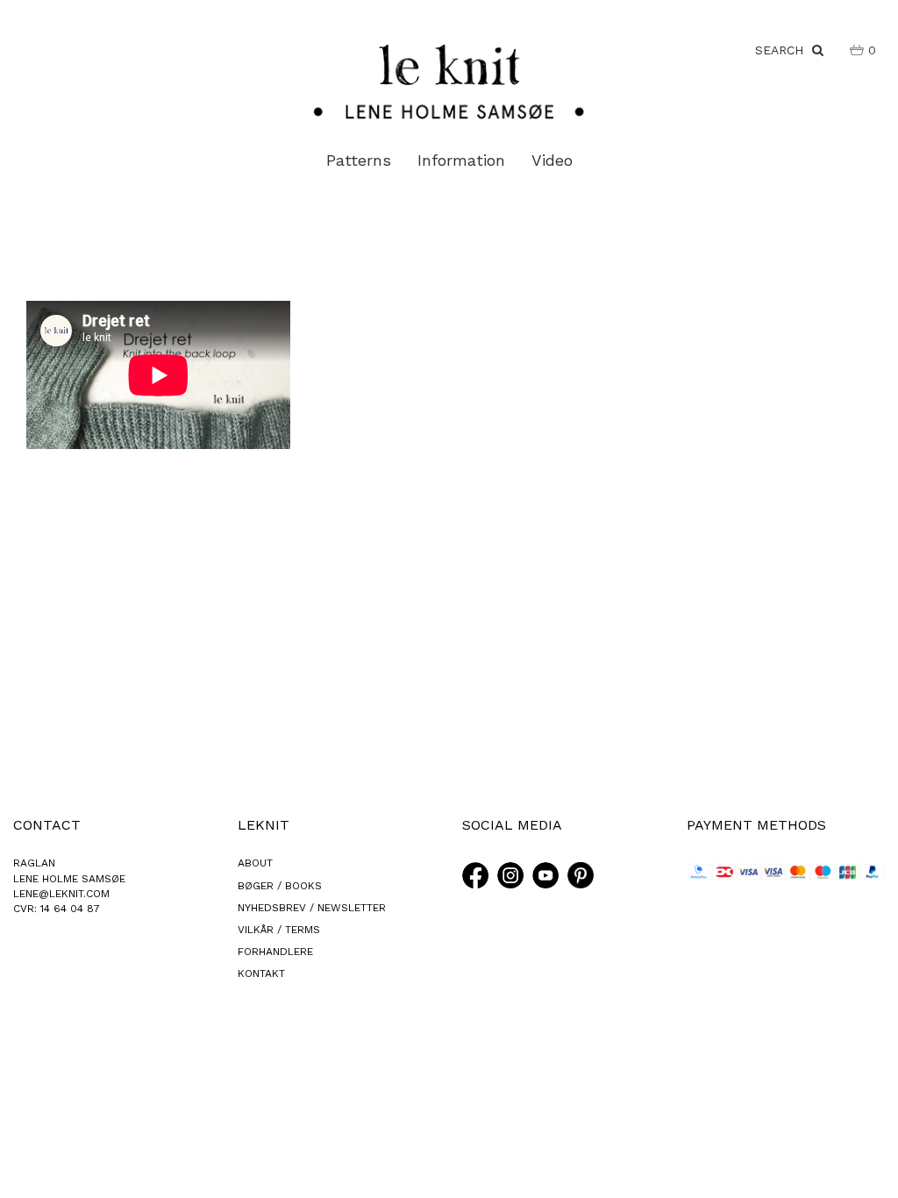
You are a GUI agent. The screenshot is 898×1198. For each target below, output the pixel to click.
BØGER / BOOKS (280, 886)
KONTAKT (261, 973)
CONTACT (47, 824)
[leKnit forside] (448, 81)
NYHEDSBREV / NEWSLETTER (312, 908)
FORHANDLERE (275, 951)
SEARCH (783, 50)
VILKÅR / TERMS (279, 929)
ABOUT (255, 863)
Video (552, 160)
